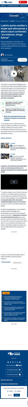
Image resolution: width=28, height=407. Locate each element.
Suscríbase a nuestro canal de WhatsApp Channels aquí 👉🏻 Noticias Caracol (14, 103)
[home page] (14, 354)
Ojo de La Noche (17, 262)
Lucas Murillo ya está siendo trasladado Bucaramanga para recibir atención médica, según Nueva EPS (14, 314)
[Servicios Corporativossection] (25, 384)
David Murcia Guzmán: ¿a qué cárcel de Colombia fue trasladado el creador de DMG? (14, 319)
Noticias (11, 391)
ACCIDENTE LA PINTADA (13, 5)
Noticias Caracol (4, 21)
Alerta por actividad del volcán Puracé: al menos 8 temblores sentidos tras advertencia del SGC (14, 308)
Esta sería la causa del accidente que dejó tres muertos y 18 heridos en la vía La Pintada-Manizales (18, 158)
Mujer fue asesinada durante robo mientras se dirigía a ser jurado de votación (15, 118)
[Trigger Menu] (2, 2)
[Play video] (14, 74)
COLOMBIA (12, 21)
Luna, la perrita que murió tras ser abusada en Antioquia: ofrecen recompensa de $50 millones (13, 298)
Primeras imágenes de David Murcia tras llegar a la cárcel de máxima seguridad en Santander (18, 147)
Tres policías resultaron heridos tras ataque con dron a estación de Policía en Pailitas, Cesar (14, 303)
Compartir (22, 60)
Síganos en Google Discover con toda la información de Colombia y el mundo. (15, 110)
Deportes (19, 391)
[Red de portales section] (25, 380)
